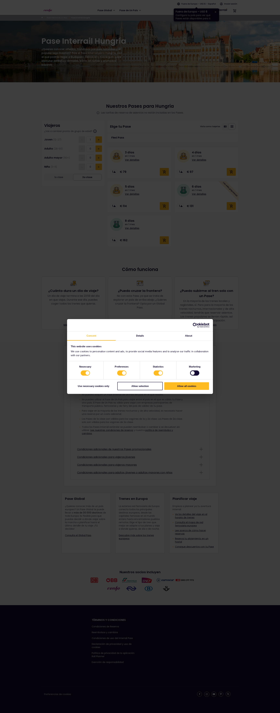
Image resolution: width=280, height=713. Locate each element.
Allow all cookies (186, 386)
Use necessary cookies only (93, 386)
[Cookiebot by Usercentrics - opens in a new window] (195, 325)
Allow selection (140, 386)
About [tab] (188, 335)
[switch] (121, 373)
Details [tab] (140, 335)
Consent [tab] (91, 335)
